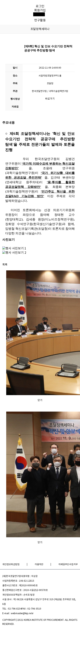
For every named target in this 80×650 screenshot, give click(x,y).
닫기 (40, 400)
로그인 (40, 6)
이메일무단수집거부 (68, 564)
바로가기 (50, 98)
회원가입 (40, 10)
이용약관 (39, 564)
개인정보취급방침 (10, 564)
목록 (4, 264)
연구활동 (40, 20)
